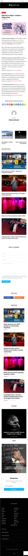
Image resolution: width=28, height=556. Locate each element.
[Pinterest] (12, 105)
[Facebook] (3, 105)
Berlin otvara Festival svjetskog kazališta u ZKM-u (14, 215)
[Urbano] (14, 5)
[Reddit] (10, 105)
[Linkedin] (18, 105)
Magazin (14, 464)
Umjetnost (4, 523)
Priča (15, 518)
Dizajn (3, 509)
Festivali (3, 12)
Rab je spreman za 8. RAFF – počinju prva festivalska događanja (12, 325)
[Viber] (16, 105)
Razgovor (16, 520)
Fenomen (16, 509)
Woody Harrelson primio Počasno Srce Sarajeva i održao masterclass (13, 350)
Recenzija (3, 521)
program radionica (20, 40)
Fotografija (14, 429)
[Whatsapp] (14, 105)
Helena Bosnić (5, 19)
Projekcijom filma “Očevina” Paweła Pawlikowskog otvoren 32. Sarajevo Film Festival (13, 396)
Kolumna (16, 515)
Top (14, 553)
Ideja (3, 513)
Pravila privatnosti (5, 535)
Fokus (15, 511)
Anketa (3, 508)
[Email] (23, 105)
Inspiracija (16, 513)
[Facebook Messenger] (21, 105)
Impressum (4, 529)
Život (15, 523)
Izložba (3, 515)
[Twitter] (5, 105)
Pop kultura (4, 518)
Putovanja (4, 520)
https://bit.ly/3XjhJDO (17, 80)
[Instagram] (7, 105)
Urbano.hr (6, 329)
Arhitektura (16, 508)
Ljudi (3, 516)
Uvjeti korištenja (5, 532)
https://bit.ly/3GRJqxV (17, 70)
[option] (14, 423)
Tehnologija (16, 521)
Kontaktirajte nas (5, 538)
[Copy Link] (25, 105)
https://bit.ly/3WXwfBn (17, 95)
